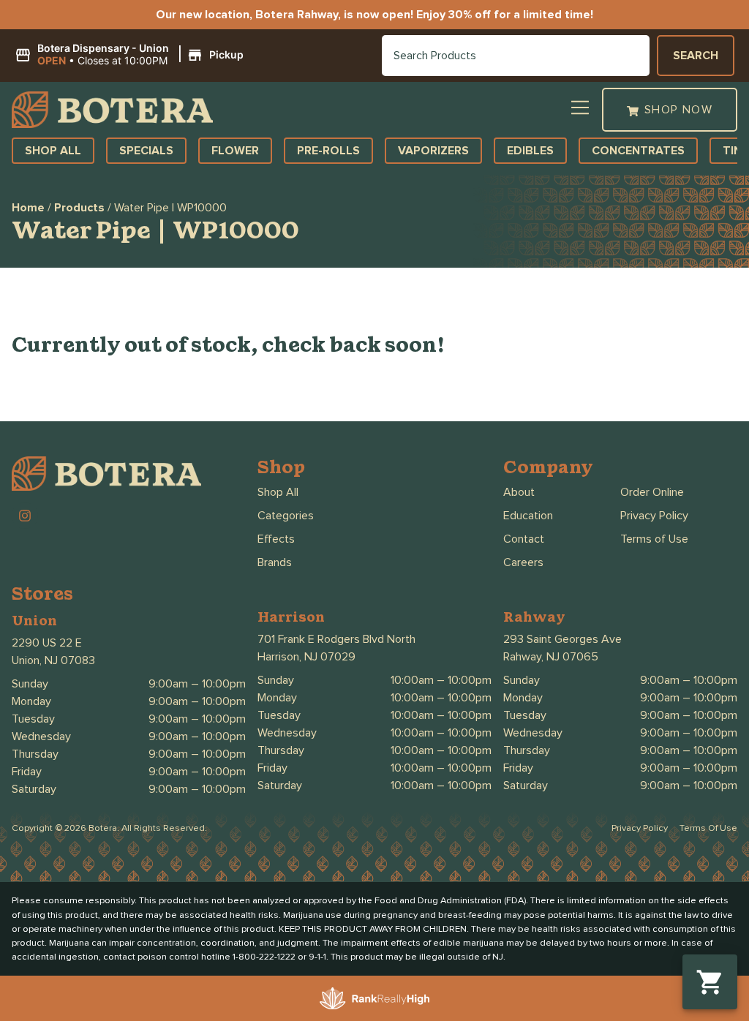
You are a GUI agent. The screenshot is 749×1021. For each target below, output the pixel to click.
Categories (285, 515)
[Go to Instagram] (25, 515)
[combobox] (516, 55)
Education (528, 515)
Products (79, 208)
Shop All (277, 492)
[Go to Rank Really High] (374, 998)
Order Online (652, 492)
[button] (131, 54)
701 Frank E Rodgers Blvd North (336, 639)
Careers (523, 562)
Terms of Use (654, 539)
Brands (274, 562)
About (519, 492)
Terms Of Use (708, 828)
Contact (523, 539)
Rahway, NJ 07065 (550, 657)
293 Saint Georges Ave (562, 639)
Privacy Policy (654, 515)
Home (28, 208)
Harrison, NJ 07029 (306, 657)
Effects (276, 539)
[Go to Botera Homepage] (112, 109)
